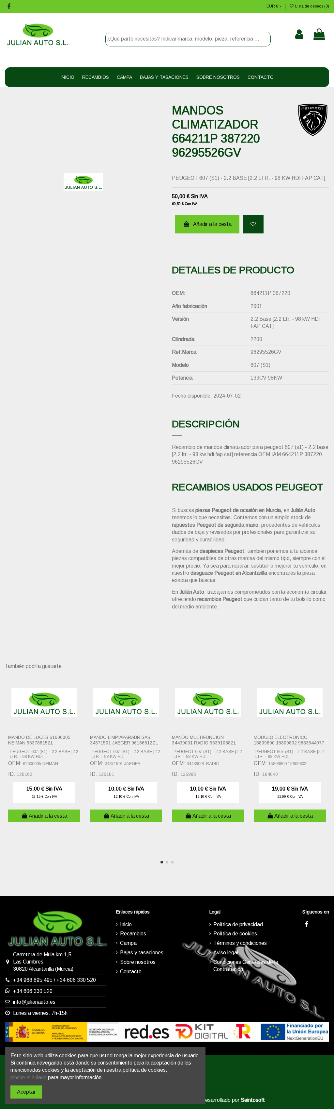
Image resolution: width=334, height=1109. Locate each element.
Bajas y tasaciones (141, 952)
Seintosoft (253, 1100)
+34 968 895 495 (33, 980)
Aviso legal (225, 952)
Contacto (131, 971)
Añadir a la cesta (212, 224)
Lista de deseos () (311, 6)
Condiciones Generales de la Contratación (245, 965)
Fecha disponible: (192, 396)
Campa (128, 943)
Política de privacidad (238, 924)
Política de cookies (235, 933)
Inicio (126, 924)
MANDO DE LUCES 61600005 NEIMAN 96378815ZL (39, 740)
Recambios (133, 933)
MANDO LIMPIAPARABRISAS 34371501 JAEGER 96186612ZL (124, 740)
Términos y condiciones (240, 943)
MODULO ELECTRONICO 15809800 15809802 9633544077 (289, 740)
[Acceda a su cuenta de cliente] (299, 34)
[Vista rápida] (78, 696)
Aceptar (26, 1092)
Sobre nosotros (138, 962)
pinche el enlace (28, 1077)
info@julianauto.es (34, 1002)
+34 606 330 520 (76, 980)
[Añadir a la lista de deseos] (253, 224)
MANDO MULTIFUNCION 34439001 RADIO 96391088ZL (204, 740)
